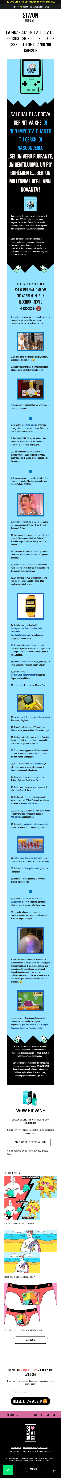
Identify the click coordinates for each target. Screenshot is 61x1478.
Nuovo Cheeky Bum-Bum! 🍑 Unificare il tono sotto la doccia (30, 6)
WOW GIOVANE (30, 1111)
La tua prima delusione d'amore (27, 858)
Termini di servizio (45, 1451)
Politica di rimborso (29, 1451)
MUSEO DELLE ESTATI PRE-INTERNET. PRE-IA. (20, 1277)
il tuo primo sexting (33, 868)
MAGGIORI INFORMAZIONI (30, 1142)
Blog (32, 1340)
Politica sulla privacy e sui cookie (35, 1448)
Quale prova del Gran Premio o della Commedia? (26, 630)
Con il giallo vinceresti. (20, 635)
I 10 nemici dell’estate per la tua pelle (19, 1223)
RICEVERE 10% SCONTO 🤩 (30, 1401)
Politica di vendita (13, 1451)
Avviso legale (16, 1448)
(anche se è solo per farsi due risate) (26, 1028)
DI (45, 122)
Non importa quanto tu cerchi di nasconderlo (30, 139)
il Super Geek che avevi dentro (24, 675)
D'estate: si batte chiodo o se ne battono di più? (23, 1330)
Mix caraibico (17, 817)
